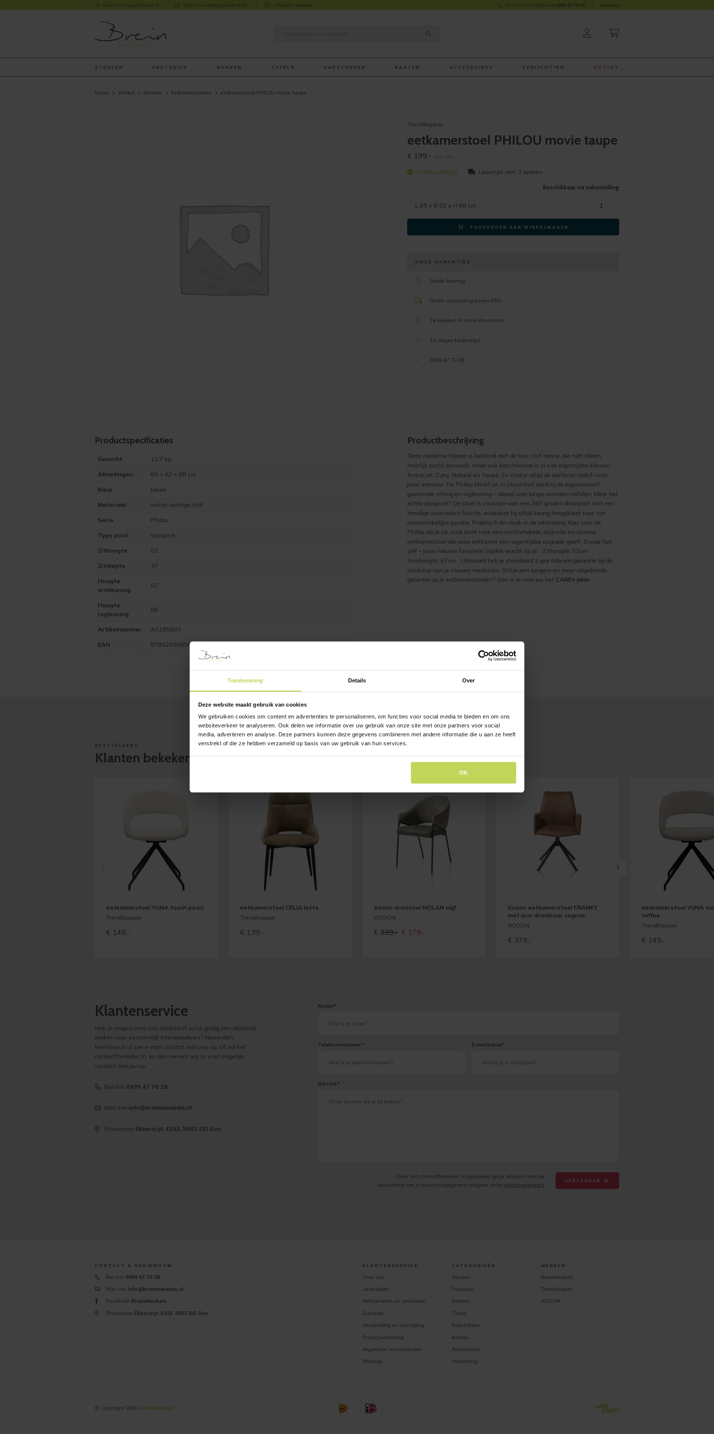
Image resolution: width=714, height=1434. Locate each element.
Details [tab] (357, 680)
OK (463, 772)
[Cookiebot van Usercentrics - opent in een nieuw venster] (483, 656)
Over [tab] (468, 680)
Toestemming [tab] (245, 680)
